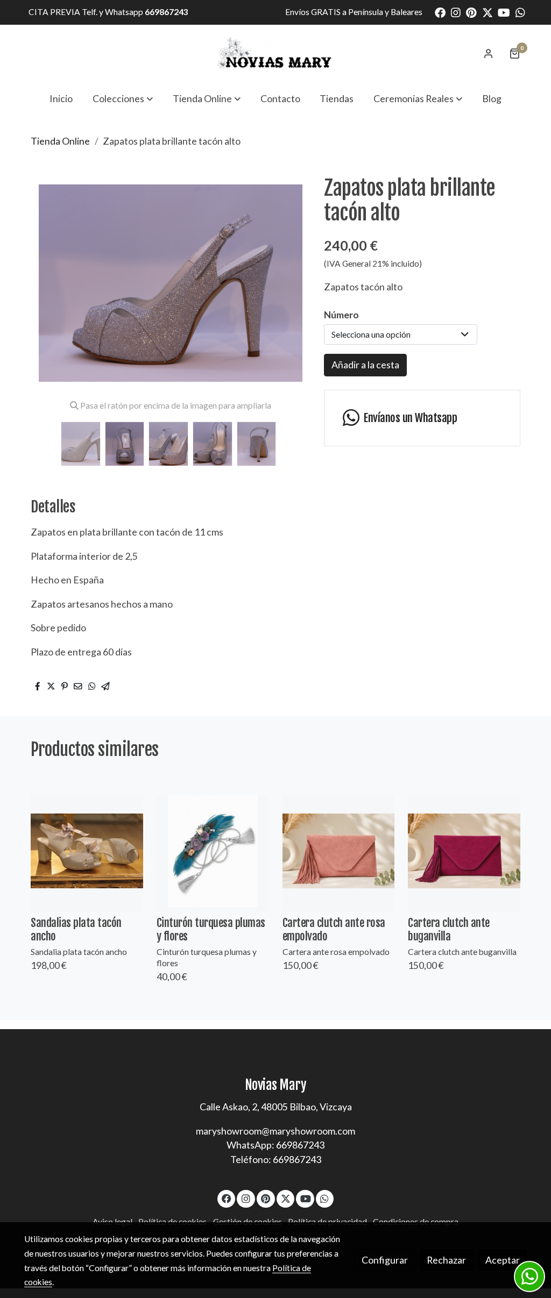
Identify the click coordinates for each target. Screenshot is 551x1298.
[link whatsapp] (520, 11)
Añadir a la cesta (365, 364)
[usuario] (488, 53)
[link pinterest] (471, 11)
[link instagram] (456, 11)
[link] (275, 53)
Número (341, 314)
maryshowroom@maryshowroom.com (275, 1131)
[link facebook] (440, 11)
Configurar (385, 1260)
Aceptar (502, 1260)
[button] (123, 98)
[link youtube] (504, 11)
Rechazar (446, 1260)
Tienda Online (60, 141)
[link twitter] (487, 11)
